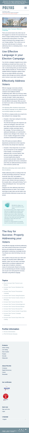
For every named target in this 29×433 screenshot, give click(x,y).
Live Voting (5, 349)
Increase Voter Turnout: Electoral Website (14, 306)
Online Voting (5, 347)
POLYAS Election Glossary (10, 334)
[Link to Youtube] (26, 429)
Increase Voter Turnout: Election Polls (13, 302)
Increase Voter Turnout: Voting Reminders (14, 295)
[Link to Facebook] (24, 429)
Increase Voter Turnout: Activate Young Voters (15, 311)
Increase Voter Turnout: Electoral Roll (13, 308)
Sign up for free (6, 409)
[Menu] (25, 7)
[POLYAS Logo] (12, 7)
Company (4, 368)
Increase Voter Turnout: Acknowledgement (14, 304)
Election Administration (9, 331)
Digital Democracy (6, 370)
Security (4, 356)
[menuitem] (25, 7)
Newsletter (5, 374)
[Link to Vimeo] (19, 429)
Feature (4, 354)
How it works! (5, 351)
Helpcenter (5, 358)
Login (3, 411)
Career (4, 372)
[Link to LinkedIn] (21, 429)
